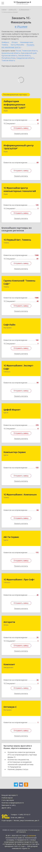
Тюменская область (30, 51)
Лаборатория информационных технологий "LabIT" (15, 104)
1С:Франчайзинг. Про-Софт (19, 579)
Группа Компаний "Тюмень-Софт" (20, 282)
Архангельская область (11, 53)
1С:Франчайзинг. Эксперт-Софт (19, 367)
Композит (9, 664)
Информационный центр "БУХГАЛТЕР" (19, 147)
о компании (31, 836)
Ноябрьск (5, 42)
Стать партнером (8, 800)
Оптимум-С (10, 706)
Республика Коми (8, 58)
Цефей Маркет (12, 409)
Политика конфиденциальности (13, 803)
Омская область (24, 55)
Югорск (15, 42)
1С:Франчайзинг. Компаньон (20, 494)
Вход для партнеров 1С (10, 795)
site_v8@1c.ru (19, 817)
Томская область (8, 60)
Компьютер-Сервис (15, 452)
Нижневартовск (26, 42)
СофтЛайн (9, 324)
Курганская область (9, 55)
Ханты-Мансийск (17, 45)
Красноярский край (28, 53)
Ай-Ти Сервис (11, 537)
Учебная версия (7, 798)
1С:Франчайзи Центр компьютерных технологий (20, 189)
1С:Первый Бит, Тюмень (17, 239)
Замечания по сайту (8, 805)
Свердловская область (25, 58)
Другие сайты (6, 808)
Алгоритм (9, 622)
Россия (18, 51)
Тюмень (5, 45)
